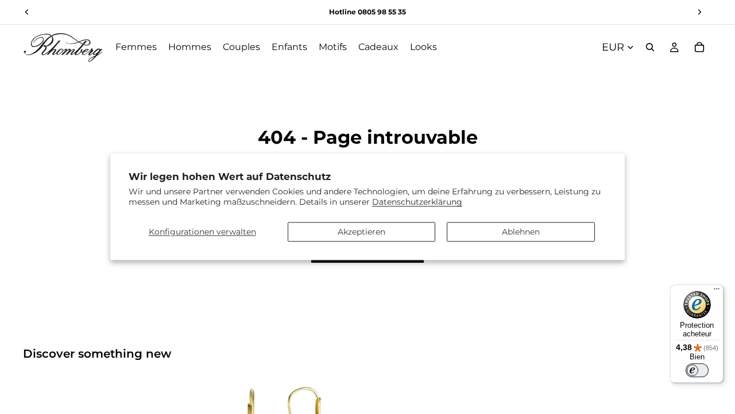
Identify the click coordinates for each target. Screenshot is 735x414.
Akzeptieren (361, 232)
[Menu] (717, 291)
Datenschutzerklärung (417, 202)
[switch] (697, 370)
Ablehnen (521, 232)
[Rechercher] (650, 47)
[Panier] (699, 47)
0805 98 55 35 (382, 11)
